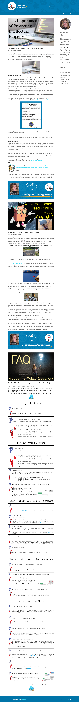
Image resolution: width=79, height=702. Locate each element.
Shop (61, 6)
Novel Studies (17, 386)
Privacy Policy (23, 699)
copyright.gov (41, 57)
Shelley (10, 50)
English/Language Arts (31, 384)
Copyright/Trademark (16, 50)
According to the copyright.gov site (15, 263)
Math (14, 386)
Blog (49, 6)
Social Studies (32, 386)
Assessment (14, 384)
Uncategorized (63, 101)
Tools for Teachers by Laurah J (16, 155)
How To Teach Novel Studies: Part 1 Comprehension (64, 67)
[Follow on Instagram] (70, 14)
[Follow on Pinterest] (68, 14)
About (52, 6)
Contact (57, 6)
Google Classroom (64, 87)
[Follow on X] (64, 14)
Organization (23, 386)
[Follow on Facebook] (62, 14)
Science (27, 386)
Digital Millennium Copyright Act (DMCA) (18, 302)
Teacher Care (63, 99)
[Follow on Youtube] (66, 14)
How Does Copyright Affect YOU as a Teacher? (24, 232)
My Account (66, 6)
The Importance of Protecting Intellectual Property (26, 49)
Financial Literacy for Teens (41, 384)
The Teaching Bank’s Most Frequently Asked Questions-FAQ (29, 383)
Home (45, 6)
